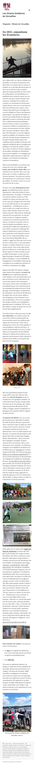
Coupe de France (12, 747)
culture (4, 749)
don (8, 651)
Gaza (14, 750)
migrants (10, 752)
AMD (23, 265)
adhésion (11, 660)
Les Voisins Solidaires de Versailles (14, 15)
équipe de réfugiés (22, 749)
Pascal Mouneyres (19, 743)
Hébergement (20, 750)
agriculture (5, 745)
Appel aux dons (13, 745)
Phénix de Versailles (12, 754)
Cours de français (22, 747)
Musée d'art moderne (23, 752)
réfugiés (9, 755)
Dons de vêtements (12, 749)
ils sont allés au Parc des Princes (20, 461)
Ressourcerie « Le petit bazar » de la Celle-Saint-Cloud (16, 565)
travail (13, 755)
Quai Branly (23, 754)
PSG (19, 754)
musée (15, 752)
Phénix (4, 754)
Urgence (18, 755)
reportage (19, 450)
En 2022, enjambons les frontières (15, 33)
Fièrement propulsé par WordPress (12, 762)
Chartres (22, 745)
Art (18, 745)
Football (10, 750)
